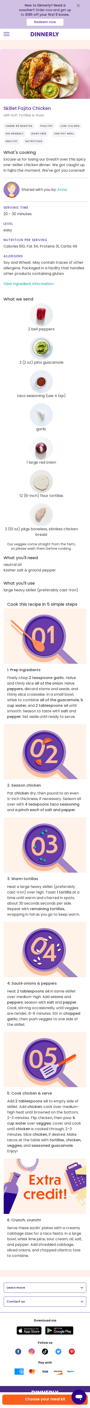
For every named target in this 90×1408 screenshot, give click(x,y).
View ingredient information (28, 283)
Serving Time (15, 207)
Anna (62, 189)
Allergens (13, 256)
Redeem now (45, 22)
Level (8, 223)
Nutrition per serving (25, 240)
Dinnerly (45, 34)
